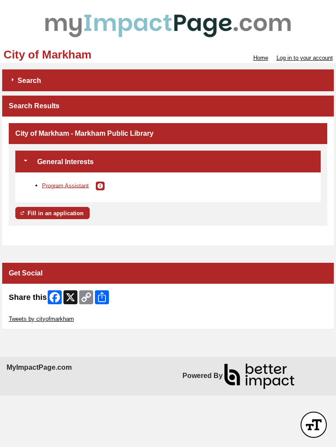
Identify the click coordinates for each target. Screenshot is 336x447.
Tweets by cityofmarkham (41, 319)
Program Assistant (65, 185)
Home (260, 58)
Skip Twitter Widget (33, 312)
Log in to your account (304, 58)
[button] (100, 186)
